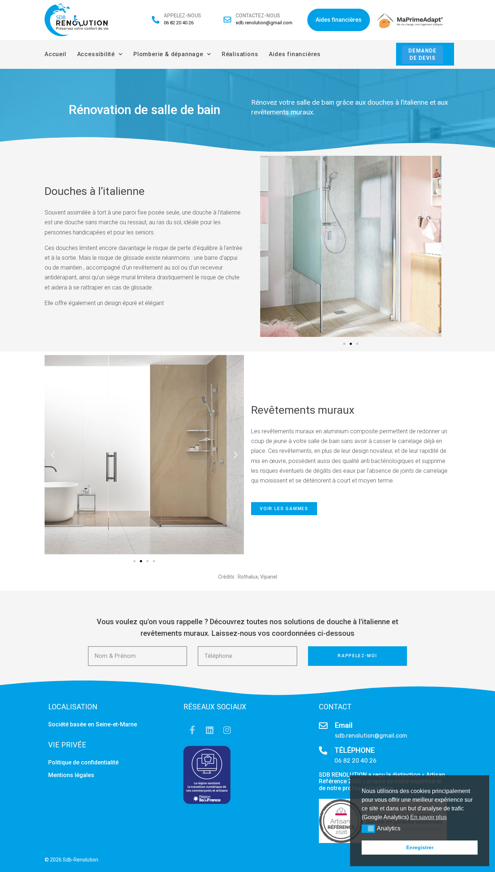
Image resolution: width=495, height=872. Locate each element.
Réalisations (240, 54)
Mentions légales (72, 775)
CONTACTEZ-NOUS (258, 15)
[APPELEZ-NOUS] (155, 20)
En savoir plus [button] (428, 817)
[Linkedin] (209, 730)
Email (344, 725)
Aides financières (295, 54)
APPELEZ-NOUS (182, 15)
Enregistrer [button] (419, 847)
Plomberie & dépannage (168, 54)
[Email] (323, 725)
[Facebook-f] (192, 730)
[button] (259, 246)
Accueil (55, 54)
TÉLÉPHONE (354, 750)
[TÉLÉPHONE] (323, 750)
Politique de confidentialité (84, 762)
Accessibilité (96, 54)
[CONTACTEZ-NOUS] (227, 20)
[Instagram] (227, 730)
